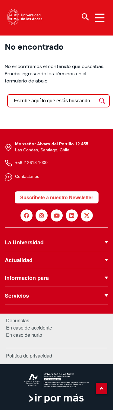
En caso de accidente (29, 327)
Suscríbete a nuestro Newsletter (56, 197)
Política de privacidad (29, 355)
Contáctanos (27, 176)
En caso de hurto (24, 335)
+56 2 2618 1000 (31, 162)
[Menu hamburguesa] (100, 18)
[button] (101, 388)
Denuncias (17, 320)
